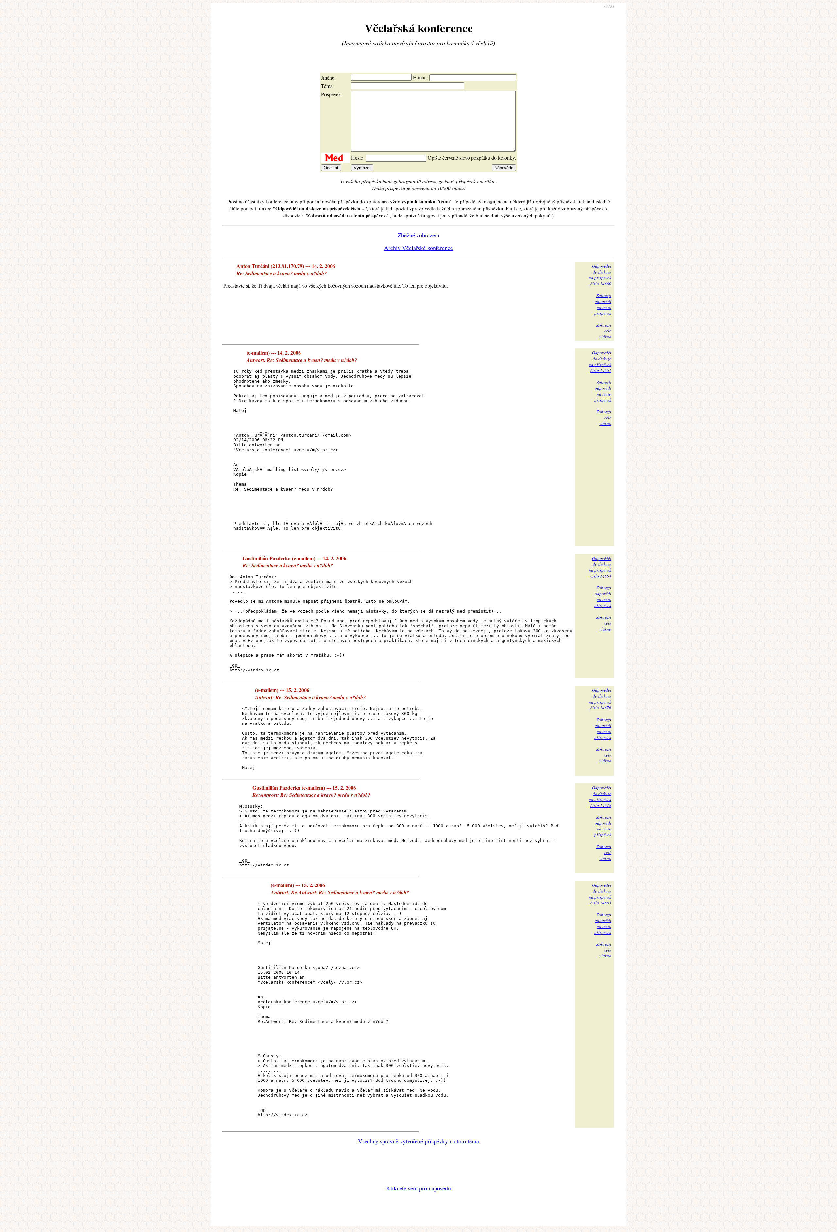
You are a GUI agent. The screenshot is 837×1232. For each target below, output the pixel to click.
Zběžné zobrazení (418, 235)
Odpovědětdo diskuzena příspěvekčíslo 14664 (600, 567)
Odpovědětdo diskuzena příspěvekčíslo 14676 (600, 699)
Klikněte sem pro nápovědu (418, 1188)
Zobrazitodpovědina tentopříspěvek (602, 304)
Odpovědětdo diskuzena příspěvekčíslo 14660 (600, 275)
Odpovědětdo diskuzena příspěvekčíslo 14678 (600, 796)
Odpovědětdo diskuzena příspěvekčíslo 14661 (600, 361)
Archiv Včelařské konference (418, 248)
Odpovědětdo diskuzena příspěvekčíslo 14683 (600, 894)
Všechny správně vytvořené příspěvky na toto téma (418, 1141)
